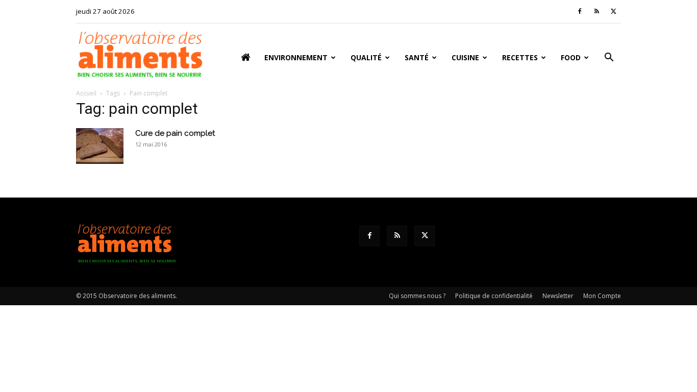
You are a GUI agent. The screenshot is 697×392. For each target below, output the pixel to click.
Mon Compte (602, 295)
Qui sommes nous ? (417, 295)
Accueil (86, 93)
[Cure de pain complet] (99, 146)
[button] (608, 58)
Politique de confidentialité (494, 295)
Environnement (296, 57)
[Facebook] (579, 11)
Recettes (520, 57)
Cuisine (465, 57)
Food (571, 57)
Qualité (366, 57)
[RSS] (596, 11)
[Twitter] (613, 11)
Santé (417, 57)
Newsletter (558, 295)
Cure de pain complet (175, 133)
